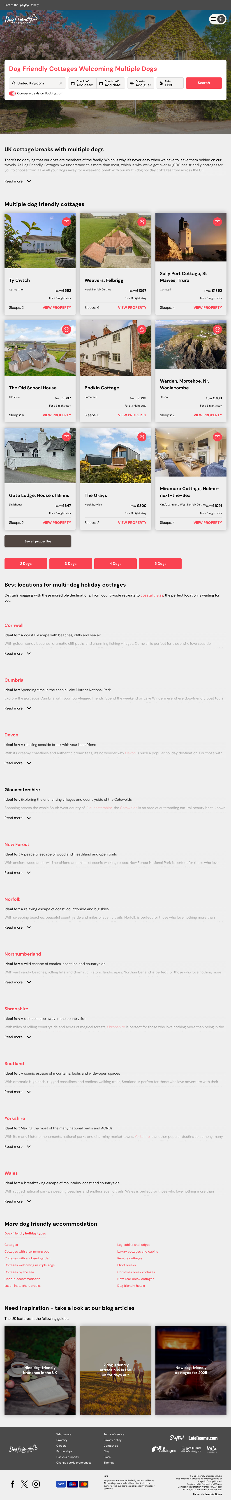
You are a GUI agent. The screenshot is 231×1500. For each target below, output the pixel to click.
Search (204, 82)
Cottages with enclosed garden (27, 1258)
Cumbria (14, 680)
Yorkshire (15, 1118)
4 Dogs (115, 563)
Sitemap (109, 1462)
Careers (61, 1445)
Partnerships (64, 1451)
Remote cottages (129, 1258)
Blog (106, 1451)
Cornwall (14, 625)
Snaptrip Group (213, 1494)
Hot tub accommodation (22, 1279)
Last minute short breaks (23, 1286)
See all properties (38, 541)
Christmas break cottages (136, 1272)
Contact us (111, 1445)
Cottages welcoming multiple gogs (30, 1265)
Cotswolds (128, 807)
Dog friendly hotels (131, 1286)
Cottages (11, 1245)
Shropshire (16, 1009)
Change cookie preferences (73, 1462)
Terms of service (114, 1434)
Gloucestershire (99, 807)
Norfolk (13, 899)
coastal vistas (152, 595)
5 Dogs (160, 563)
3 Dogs (70, 563)
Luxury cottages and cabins (137, 1251)
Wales (11, 1173)
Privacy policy (113, 1440)
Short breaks (126, 1265)
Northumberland (23, 954)
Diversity (61, 1440)
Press (107, 1457)
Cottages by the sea (19, 1272)
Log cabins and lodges (133, 1245)
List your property (67, 1457)
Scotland (14, 1063)
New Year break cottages (135, 1279)
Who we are (63, 1434)
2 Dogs (26, 563)
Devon (11, 735)
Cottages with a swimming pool (27, 1251)
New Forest (17, 844)
